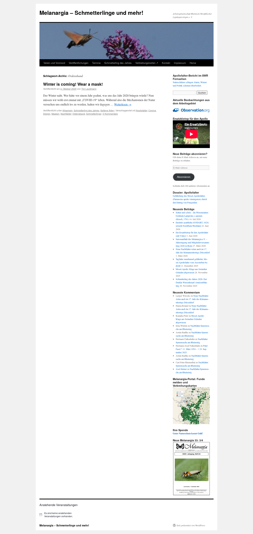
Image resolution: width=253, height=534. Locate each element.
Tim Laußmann (88, 88)
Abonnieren (183, 177)
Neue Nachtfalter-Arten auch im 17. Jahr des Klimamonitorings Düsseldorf (192, 299)
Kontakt (166, 63)
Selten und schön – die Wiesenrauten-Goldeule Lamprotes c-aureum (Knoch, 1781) (192, 216)
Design (46, 113)
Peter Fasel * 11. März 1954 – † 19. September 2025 (192, 349)
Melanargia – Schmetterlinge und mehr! (91, 12)
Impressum (180, 63)
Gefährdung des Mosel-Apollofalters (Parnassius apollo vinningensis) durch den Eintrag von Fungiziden (190, 199)
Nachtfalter (66, 113)
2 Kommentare (110, 113)
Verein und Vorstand (54, 63)
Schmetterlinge (93, 113)
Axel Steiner (181, 368)
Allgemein (67, 110)
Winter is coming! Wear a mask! (73, 84)
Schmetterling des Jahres (118, 63)
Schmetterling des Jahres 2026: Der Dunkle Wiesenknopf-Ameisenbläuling (191, 282)
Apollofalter (141, 110)
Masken (55, 113)
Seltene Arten (107, 110)
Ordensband (78, 113)
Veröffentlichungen (78, 63)
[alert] (59, 515)
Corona (152, 110)
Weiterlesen (122, 104)
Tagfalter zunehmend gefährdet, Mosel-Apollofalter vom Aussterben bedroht (192, 262)
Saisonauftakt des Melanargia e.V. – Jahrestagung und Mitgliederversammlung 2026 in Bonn (192, 242)
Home (193, 63)
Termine (96, 63)
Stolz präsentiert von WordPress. (191, 525)
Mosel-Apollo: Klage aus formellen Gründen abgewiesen (190, 319)
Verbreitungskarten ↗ (146, 63)
